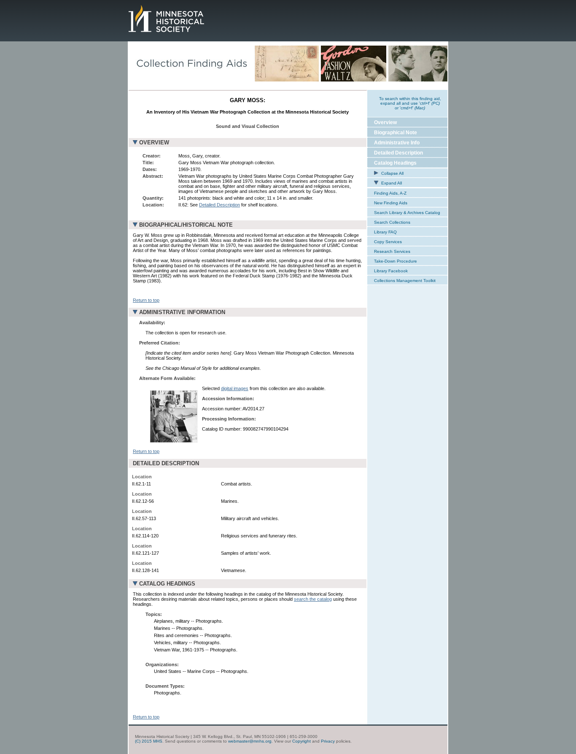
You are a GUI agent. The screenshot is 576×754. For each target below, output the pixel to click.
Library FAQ (385, 232)
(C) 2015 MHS (148, 741)
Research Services (392, 251)
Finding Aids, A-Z (390, 193)
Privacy (328, 741)
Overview (385, 122)
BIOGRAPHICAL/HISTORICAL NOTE (186, 225)
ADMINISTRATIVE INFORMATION (182, 312)
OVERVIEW (154, 142)
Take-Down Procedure (395, 261)
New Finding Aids (390, 203)
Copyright (301, 741)
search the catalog (313, 599)
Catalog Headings (395, 162)
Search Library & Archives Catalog (407, 212)
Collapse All (392, 173)
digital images (234, 388)
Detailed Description (219, 204)
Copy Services (388, 241)
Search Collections (392, 222)
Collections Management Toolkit (405, 280)
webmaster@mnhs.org (250, 741)
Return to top (146, 300)
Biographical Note (395, 132)
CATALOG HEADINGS (167, 583)
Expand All (391, 183)
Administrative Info (397, 142)
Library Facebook (391, 271)
